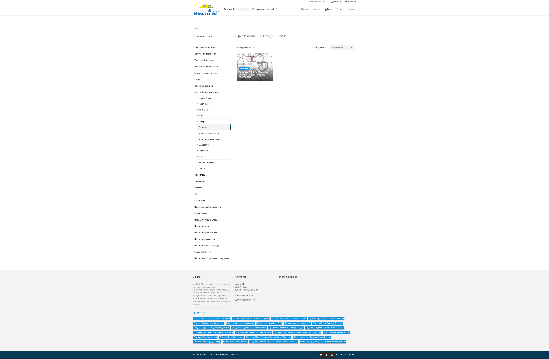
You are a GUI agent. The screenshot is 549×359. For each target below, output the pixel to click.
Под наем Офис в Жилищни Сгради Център (312, 337)
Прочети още (199, 313)
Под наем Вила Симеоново (231, 337)
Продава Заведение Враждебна (240, 323)
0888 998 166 (315, 2)
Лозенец (203, 127)
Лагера (202, 121)
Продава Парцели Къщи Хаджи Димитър (211, 328)
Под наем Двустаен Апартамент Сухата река (213, 332)
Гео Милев (204, 104)
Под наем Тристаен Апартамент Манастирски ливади (297, 332)
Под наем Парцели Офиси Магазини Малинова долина (274, 342)
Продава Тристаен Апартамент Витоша (326, 318)
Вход (347, 2)
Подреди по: (321, 47)
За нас (340, 9)
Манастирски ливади (209, 133)
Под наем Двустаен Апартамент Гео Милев (325, 328)
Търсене (317, 9)
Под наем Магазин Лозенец (235, 342)
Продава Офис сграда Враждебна (208, 323)
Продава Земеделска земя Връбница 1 (286, 328)
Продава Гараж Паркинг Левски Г (327, 323)
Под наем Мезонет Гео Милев (337, 332)
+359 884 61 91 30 (244, 295)
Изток (201, 115)
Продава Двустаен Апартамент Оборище (251, 318)
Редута (202, 156)
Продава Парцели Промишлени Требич (249, 328)
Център (202, 168)
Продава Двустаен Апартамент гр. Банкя (212, 318)
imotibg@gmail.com (334, 2)
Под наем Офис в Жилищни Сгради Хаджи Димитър (268, 337)
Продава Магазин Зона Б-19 (269, 323)
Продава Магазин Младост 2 (297, 323)
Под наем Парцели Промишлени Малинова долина (322, 342)
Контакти (351, 9)
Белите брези (205, 98)
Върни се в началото (346, 354)
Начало (304, 9)
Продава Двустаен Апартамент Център (289, 318)
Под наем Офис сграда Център (207, 342)
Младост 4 (204, 145)
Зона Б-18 (203, 110)
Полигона (203, 151)
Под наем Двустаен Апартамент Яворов (253, 332)
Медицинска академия (210, 139)
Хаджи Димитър (207, 162)
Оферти (329, 9)
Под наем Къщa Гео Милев (205, 337)
